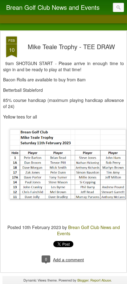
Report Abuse (100, 280)
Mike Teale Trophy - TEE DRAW (71, 46)
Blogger (82, 280)
